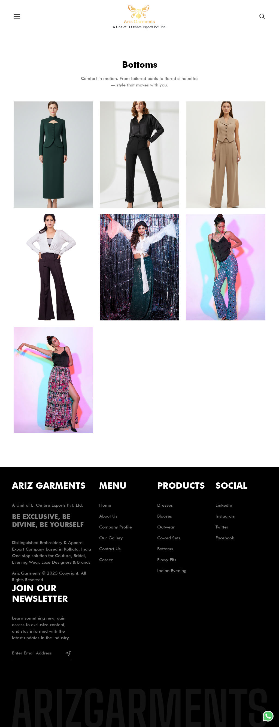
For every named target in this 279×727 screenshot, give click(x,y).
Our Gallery (111, 537)
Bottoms (165, 548)
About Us (108, 516)
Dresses (165, 505)
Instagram (225, 516)
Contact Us (110, 548)
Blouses (164, 516)
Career (106, 559)
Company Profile (115, 527)
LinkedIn (224, 505)
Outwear (166, 527)
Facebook (225, 537)
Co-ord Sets (168, 537)
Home (105, 505)
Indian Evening (171, 570)
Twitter (222, 527)
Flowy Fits (166, 559)
